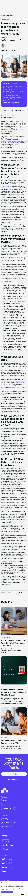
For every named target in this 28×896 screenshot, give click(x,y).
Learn (4, 819)
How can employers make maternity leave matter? (13, 92)
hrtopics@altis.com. (6, 281)
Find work (6, 800)
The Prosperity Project (7, 131)
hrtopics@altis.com (21, 481)
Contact (5, 849)
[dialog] (14, 888)
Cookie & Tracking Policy (10, 889)
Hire (3, 804)
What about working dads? (11, 95)
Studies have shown (6, 186)
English (22, 894)
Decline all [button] (20, 892)
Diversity (5, 841)
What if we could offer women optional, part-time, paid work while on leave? (13, 99)
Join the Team (7, 845)
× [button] (26, 882)
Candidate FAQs (8, 823)
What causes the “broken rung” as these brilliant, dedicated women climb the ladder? (13, 88)
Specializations (8, 808)
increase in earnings (12, 381)
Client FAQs (6, 827)
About (4, 837)
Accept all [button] (7, 892)
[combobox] (23, 894)
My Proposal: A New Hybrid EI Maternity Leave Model (11, 103)
